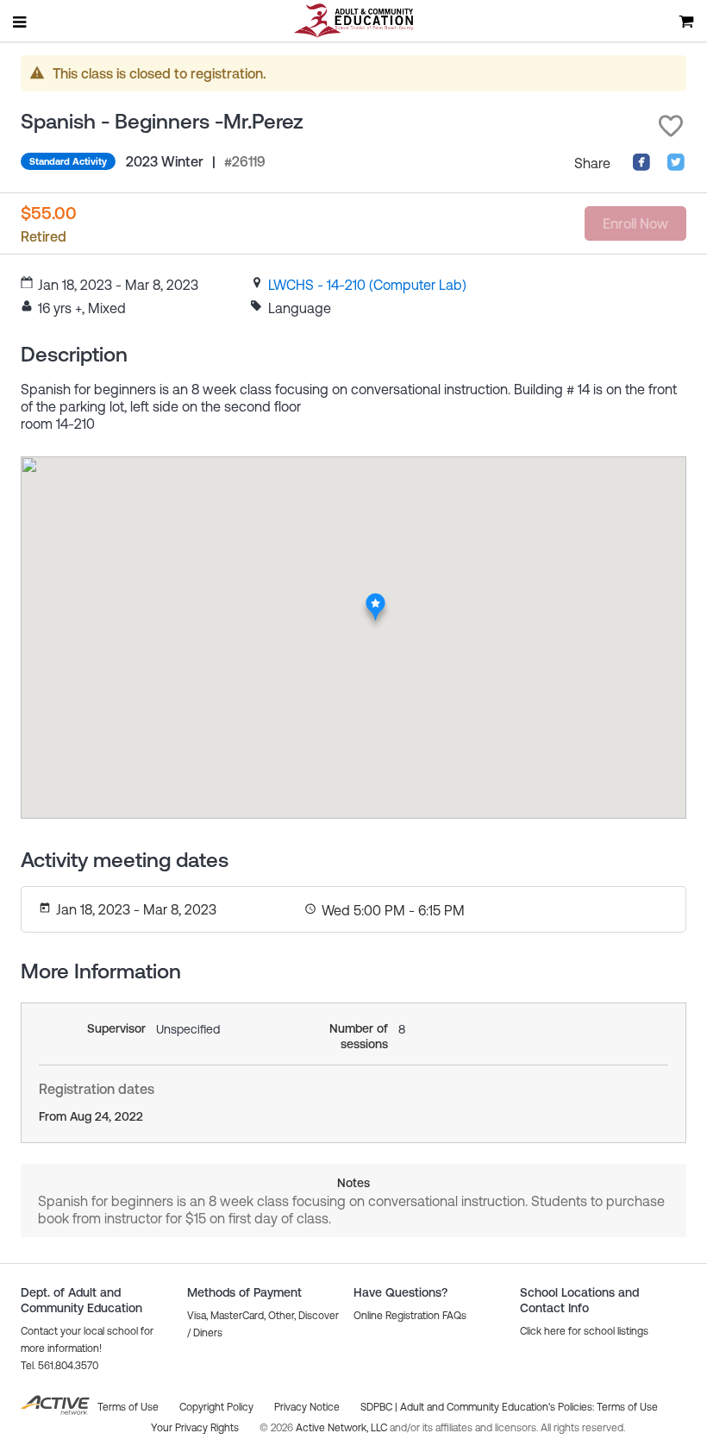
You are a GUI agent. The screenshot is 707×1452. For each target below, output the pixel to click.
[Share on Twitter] (676, 166)
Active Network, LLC (343, 1428)
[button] (671, 126)
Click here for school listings (584, 1331)
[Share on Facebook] (641, 166)
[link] (367, 284)
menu (20, 21)
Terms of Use (627, 1407)
